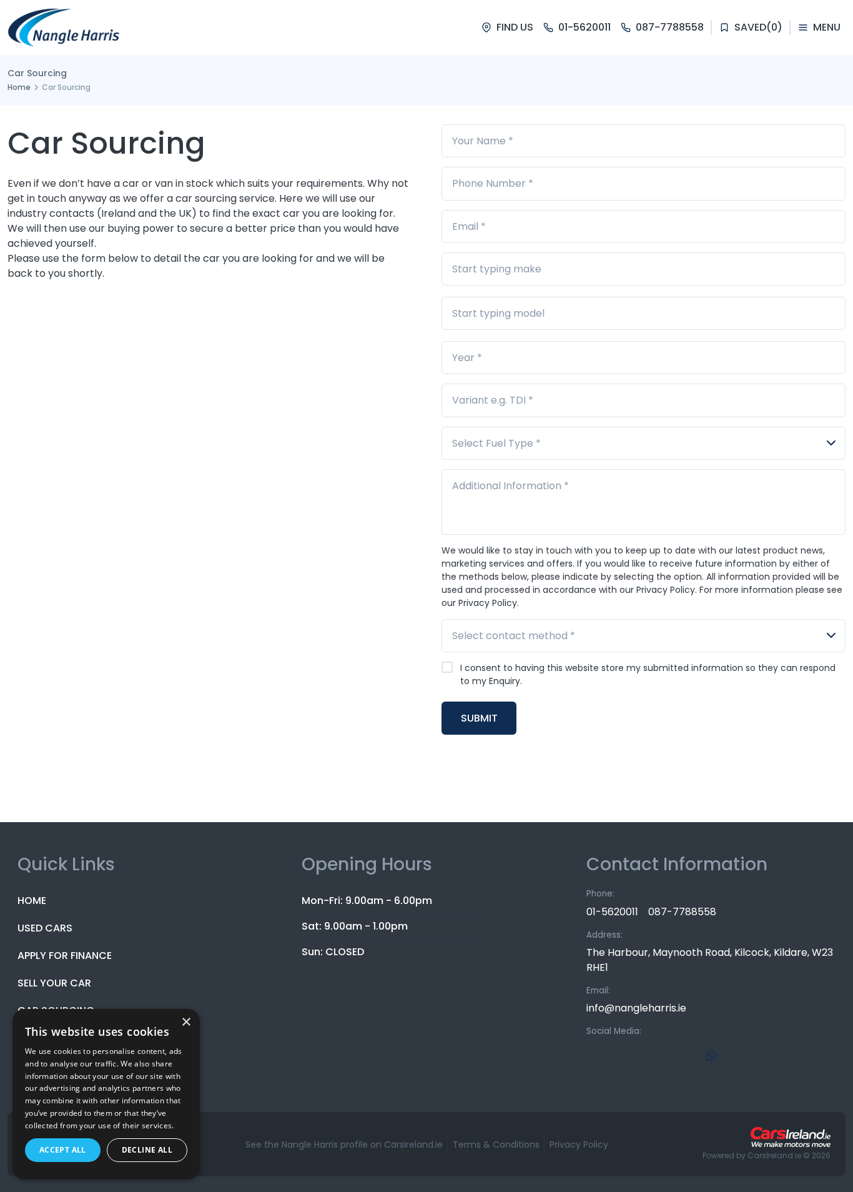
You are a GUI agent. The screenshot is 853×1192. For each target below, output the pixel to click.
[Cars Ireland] (791, 1137)
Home (19, 87)
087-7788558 (682, 912)
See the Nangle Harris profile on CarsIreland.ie (344, 1144)
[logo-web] (64, 27)
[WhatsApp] (710, 1056)
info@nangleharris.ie (636, 1008)
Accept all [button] (62, 1150)
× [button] (185, 1022)
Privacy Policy (579, 1144)
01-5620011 (612, 912)
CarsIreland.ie (774, 1155)
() (758, 27)
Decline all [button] (147, 1150)
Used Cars (44, 928)
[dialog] (106, 1094)
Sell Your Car (54, 983)
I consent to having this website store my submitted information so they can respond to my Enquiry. (648, 674)
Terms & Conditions (496, 1144)
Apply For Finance (64, 955)
